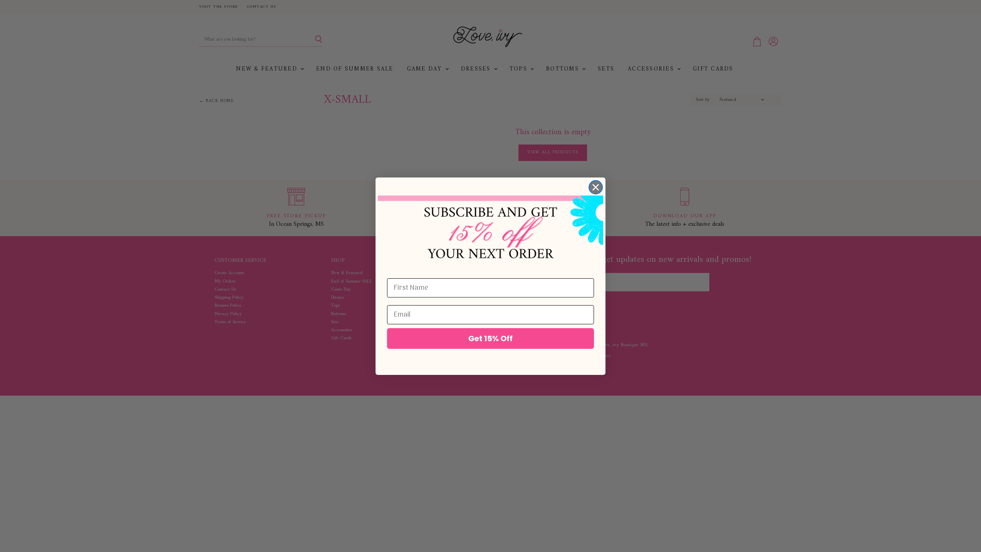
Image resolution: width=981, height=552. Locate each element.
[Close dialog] (595, 187)
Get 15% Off (490, 338)
